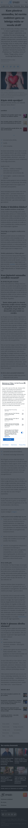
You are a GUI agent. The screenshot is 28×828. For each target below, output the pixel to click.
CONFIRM (8, 439)
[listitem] (14, 410)
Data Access (14, 444)
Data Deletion (5, 444)
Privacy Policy (22, 444)
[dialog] (14, 414)
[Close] (25, 383)
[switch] (22, 414)
